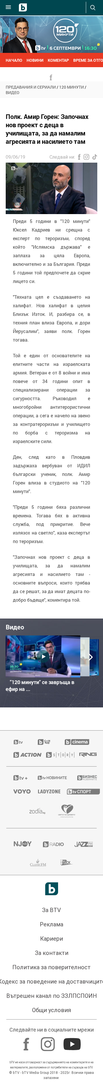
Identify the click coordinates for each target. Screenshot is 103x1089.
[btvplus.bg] (18, 777)
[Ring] (84, 755)
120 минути (71, 87)
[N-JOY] (21, 844)
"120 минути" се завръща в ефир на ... (40, 686)
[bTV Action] (22, 755)
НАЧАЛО (14, 60)
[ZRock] (66, 862)
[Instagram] (48, 1041)
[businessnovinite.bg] (83, 777)
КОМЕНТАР (58, 60)
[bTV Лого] (51, 888)
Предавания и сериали (31, 87)
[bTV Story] (55, 755)
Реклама (51, 924)
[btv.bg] (19, 742)
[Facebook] (27, 1041)
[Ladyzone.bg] (45, 791)
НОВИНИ (35, 60)
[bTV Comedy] (44, 742)
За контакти (51, 953)
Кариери (51, 938)
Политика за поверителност (51, 967)
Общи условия (51, 1010)
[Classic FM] (38, 862)
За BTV (51, 910)
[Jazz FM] (82, 844)
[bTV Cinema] (77, 742)
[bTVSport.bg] (78, 791)
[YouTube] (73, 1041)
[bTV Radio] (52, 844)
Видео (12, 92)
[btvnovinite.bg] (50, 777)
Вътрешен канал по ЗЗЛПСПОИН (51, 995)
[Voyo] (18, 791)
